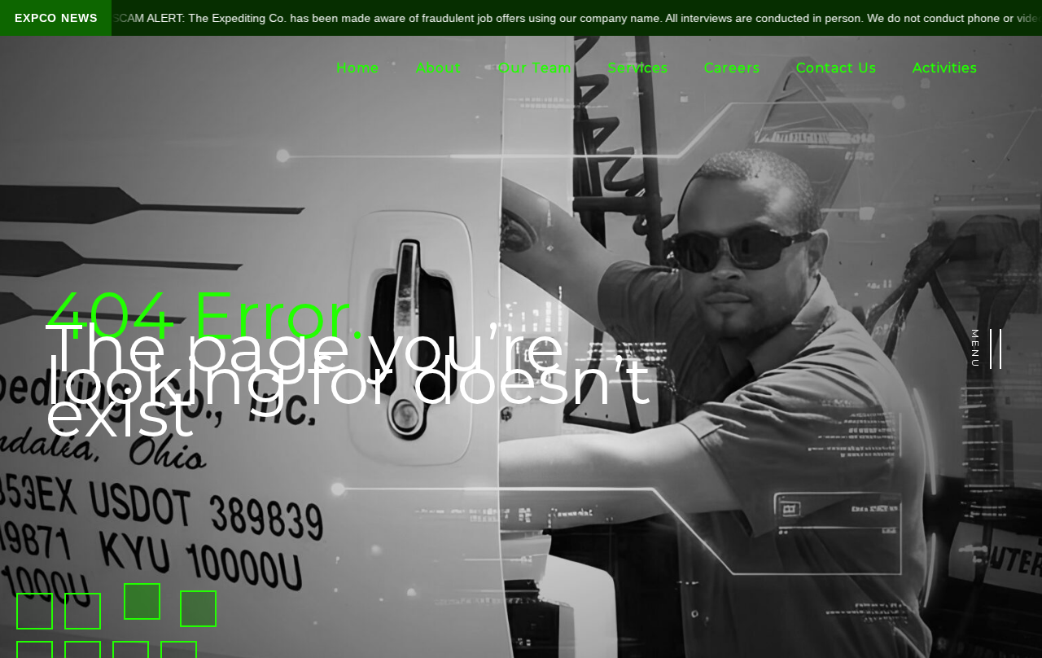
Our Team (534, 68)
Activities (945, 68)
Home (357, 68)
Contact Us (836, 68)
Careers (732, 68)
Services (638, 68)
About (439, 68)
